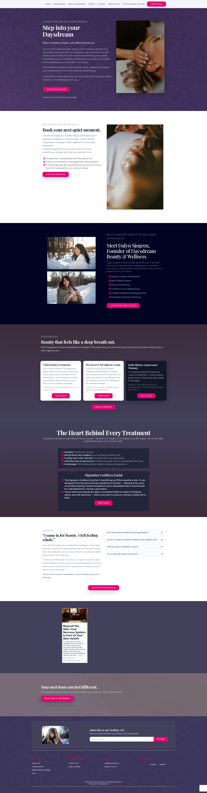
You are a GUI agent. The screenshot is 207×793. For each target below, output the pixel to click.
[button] (74, 636)
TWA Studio (113, 784)
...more (80, 655)
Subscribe (161, 739)
